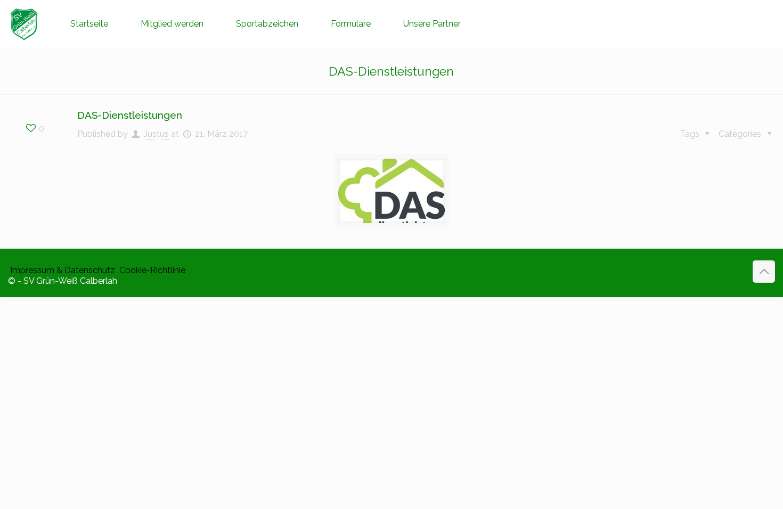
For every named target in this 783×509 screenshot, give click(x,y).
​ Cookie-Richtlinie (151, 270)
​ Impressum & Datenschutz (61, 270)
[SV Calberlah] (24, 24)
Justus (156, 134)
